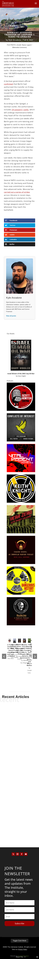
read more (19, 745)
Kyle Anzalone (15, 40)
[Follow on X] (13, 854)
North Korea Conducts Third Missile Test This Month (19, 736)
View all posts (11, 316)
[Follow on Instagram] (17, 854)
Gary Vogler (22, 376)
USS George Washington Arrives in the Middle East (19, 780)
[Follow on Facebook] (21, 854)
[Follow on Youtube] (25, 854)
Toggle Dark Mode (19, 941)
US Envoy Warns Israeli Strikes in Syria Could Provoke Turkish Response (19, 823)
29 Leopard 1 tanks (20, 110)
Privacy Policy (22, 949)
